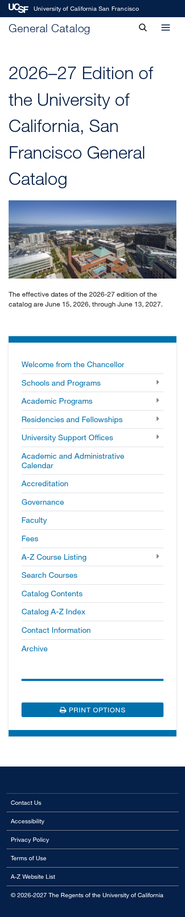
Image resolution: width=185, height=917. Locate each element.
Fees (30, 538)
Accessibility (27, 821)
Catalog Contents (52, 593)
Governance (43, 501)
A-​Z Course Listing (54, 556)
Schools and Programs (61, 382)
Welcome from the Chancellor (73, 364)
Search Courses (49, 575)
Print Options (96, 709)
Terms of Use (28, 858)
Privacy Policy (30, 839)
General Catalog (49, 28)
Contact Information (56, 630)
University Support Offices (67, 437)
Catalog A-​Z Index (53, 611)
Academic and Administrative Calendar (73, 460)
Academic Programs (57, 400)
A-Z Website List (33, 876)
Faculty (34, 519)
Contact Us (26, 802)
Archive (35, 648)
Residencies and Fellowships (72, 419)
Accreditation (45, 483)
